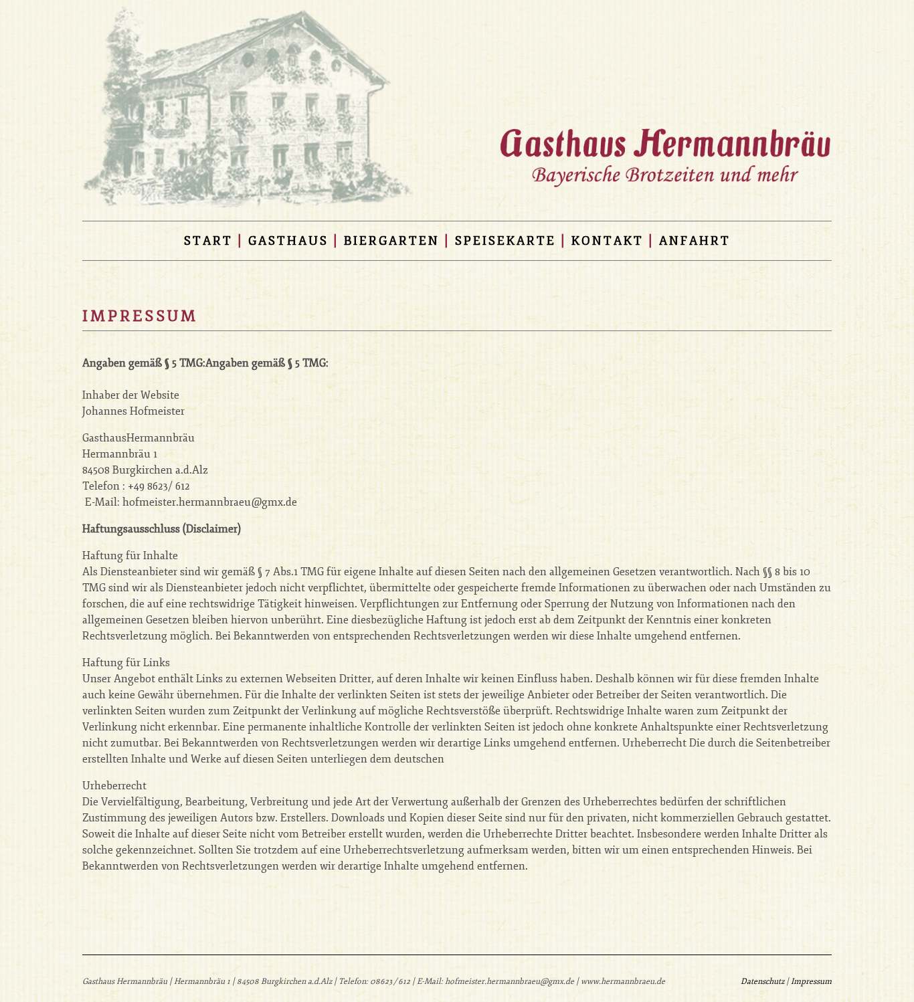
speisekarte (505, 240)
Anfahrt (695, 240)
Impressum (811, 982)
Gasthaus (288, 240)
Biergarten (392, 240)
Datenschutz (762, 982)
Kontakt (607, 240)
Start (208, 240)
